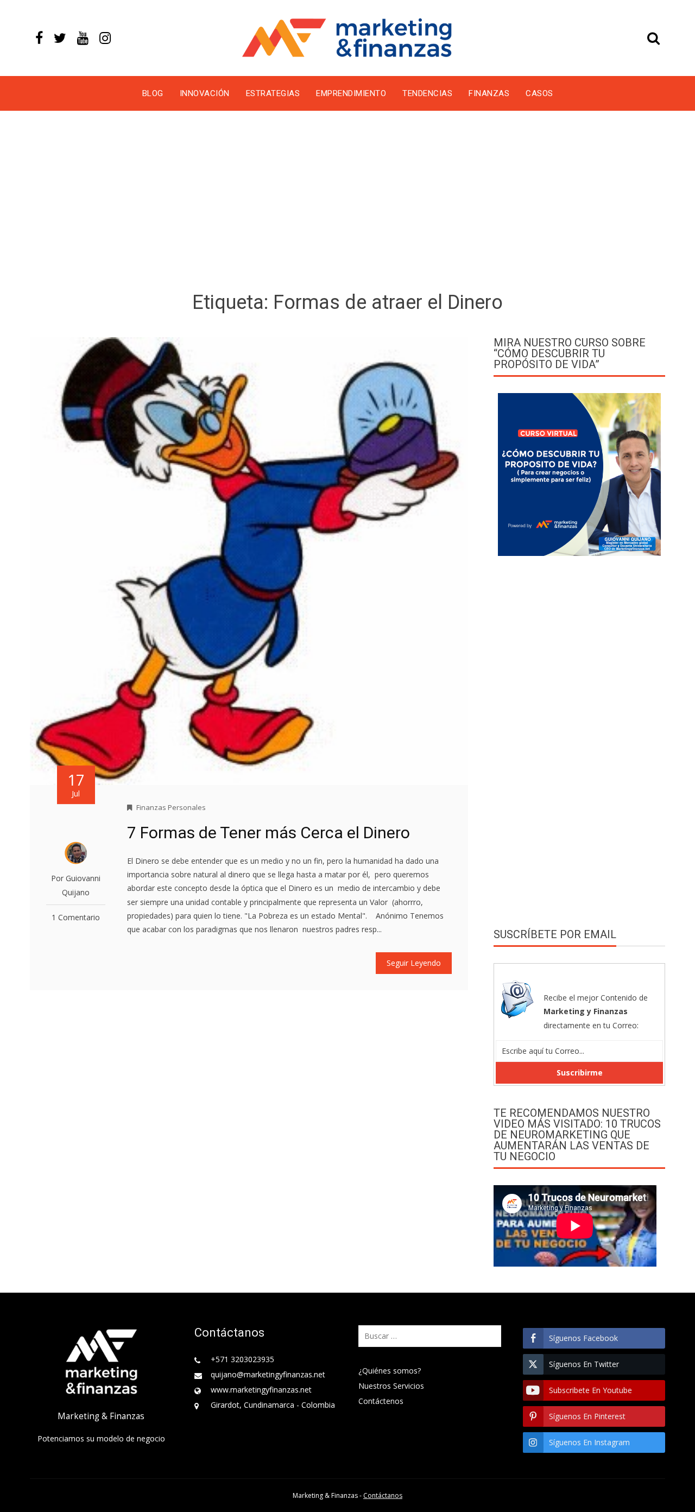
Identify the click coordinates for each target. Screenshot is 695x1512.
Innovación (205, 93)
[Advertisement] (347, 203)
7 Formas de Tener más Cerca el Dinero (268, 832)
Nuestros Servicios (391, 1386)
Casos (539, 93)
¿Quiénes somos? (389, 1370)
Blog (152, 93)
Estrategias (273, 93)
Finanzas (489, 93)
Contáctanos (382, 1495)
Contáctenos (380, 1401)
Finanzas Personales (171, 807)
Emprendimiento (351, 93)
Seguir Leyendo (414, 963)
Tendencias (427, 93)
